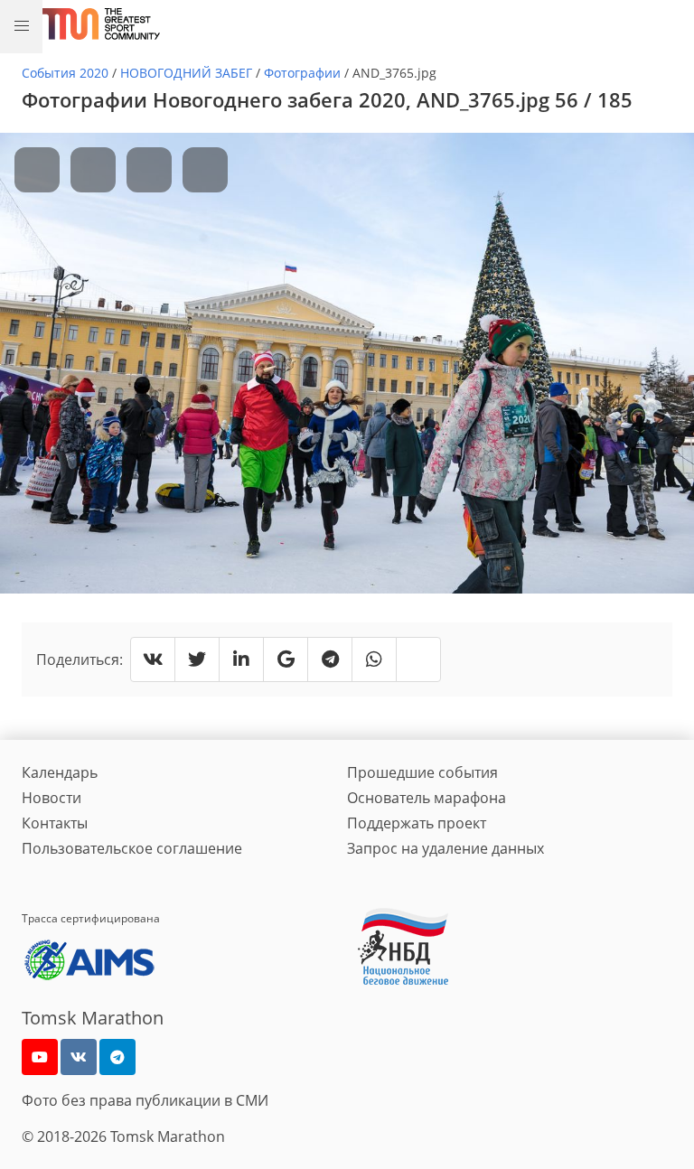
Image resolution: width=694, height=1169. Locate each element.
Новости (51, 798)
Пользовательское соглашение (132, 848)
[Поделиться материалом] (117, 1057)
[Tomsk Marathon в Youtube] (40, 1057)
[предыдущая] (37, 169)
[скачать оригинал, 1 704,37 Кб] (205, 169)
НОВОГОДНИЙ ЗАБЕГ (186, 72)
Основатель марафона (426, 798)
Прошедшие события (422, 772)
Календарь (60, 772)
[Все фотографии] (149, 169)
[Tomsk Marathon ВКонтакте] (79, 1057)
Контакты (55, 823)
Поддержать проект (416, 823)
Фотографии (302, 72)
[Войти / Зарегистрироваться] (671, 23)
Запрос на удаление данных (445, 848)
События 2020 (65, 72)
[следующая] (93, 169)
